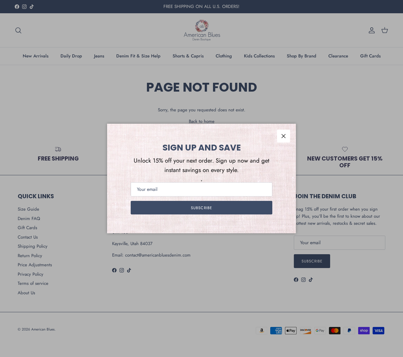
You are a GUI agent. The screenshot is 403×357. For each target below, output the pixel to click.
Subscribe (201, 208)
